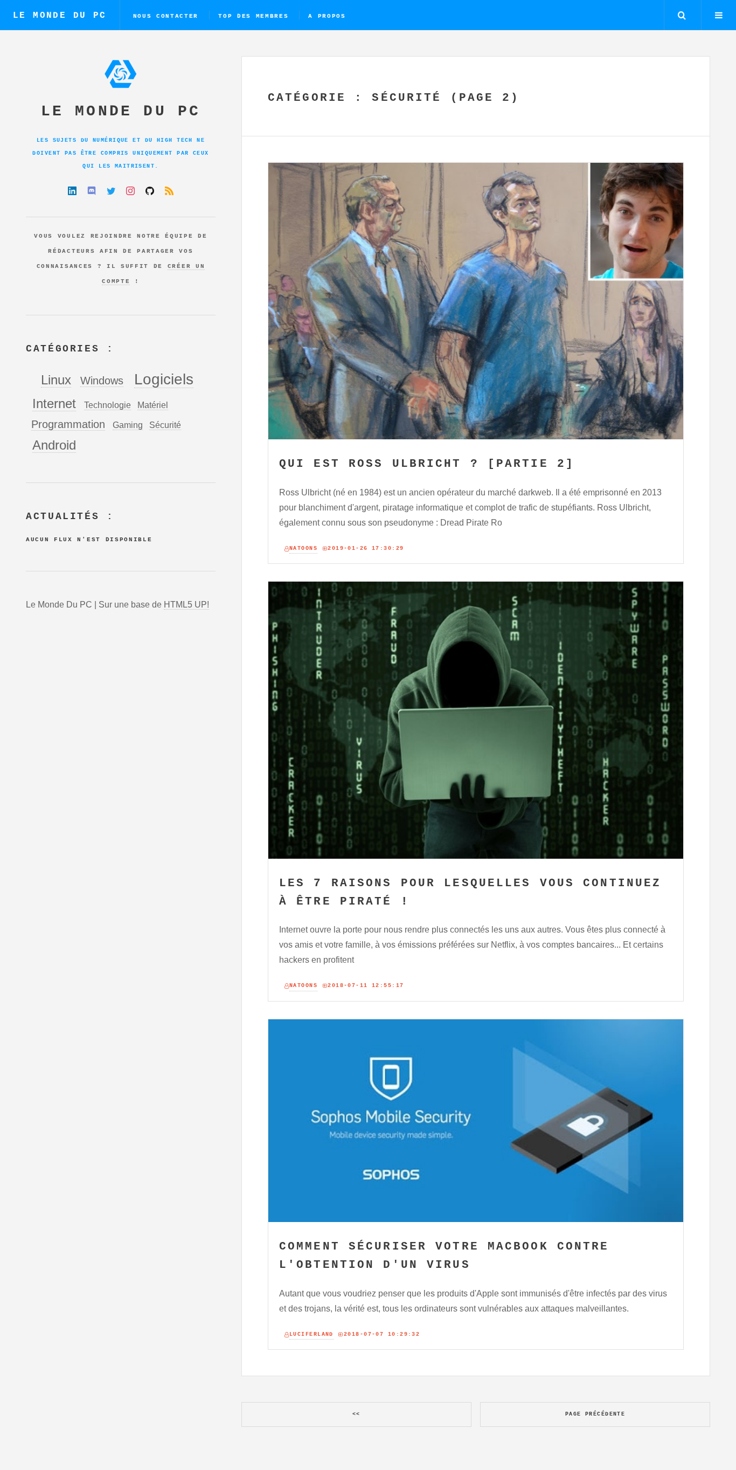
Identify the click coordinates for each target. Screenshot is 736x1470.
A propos (326, 16)
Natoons (303, 548)
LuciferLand (311, 1334)
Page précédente (595, 1414)
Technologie (107, 405)
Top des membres (253, 16)
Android (54, 445)
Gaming (128, 425)
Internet (54, 403)
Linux (56, 379)
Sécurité (165, 425)
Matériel (152, 405)
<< (356, 1414)
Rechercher (681, 15)
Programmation (68, 424)
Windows (101, 381)
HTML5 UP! (186, 604)
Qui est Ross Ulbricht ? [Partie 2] (426, 464)
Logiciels (163, 379)
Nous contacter (166, 16)
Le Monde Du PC (60, 15)
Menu (719, 15)
